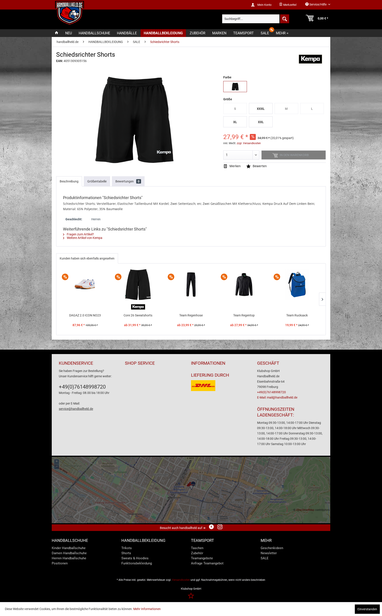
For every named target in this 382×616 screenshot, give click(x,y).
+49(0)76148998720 (82, 387)
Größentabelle (97, 181)
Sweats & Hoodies (135, 558)
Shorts (126, 553)
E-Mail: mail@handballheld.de (277, 397)
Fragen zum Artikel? (80, 234)
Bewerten (259, 166)
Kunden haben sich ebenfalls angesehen (87, 258)
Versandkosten (181, 579)
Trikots (126, 548)
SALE (265, 558)
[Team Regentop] (244, 284)
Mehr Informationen (147, 609)
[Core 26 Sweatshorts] (138, 284)
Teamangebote (202, 558)
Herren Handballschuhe (69, 558)
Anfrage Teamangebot (207, 563)
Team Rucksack (297, 315)
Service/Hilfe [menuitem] (318, 4)
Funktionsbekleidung (136, 563)
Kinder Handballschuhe (69, 548)
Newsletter (269, 553)
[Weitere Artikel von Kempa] (310, 59)
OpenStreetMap (305, 509)
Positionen (60, 563)
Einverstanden (367, 609)
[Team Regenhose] (191, 284)
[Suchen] (284, 18)
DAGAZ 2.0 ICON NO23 (85, 315)
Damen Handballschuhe (69, 553)
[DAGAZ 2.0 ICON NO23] (85, 284)
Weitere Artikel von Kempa (84, 238)
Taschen (197, 548)
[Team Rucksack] (297, 284)
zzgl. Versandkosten (249, 143)
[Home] (56, 33)
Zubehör (197, 553)
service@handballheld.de (76, 409)
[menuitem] (288, 5)
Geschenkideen (272, 548)
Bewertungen (127, 181)
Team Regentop (244, 315)
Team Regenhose (191, 315)
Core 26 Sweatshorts (138, 315)
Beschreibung (69, 181)
